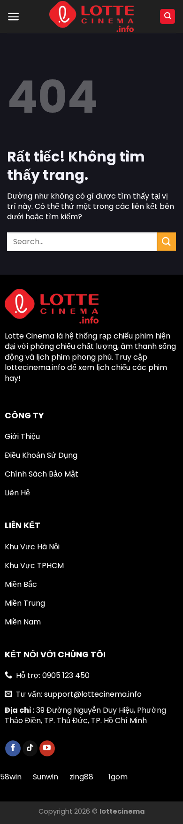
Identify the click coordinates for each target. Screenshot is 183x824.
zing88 (81, 776)
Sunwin (45, 776)
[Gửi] (166, 241)
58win (11, 776)
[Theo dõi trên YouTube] (47, 748)
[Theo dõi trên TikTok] (30, 748)
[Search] (167, 16)
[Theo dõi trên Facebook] (13, 748)
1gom (118, 776)
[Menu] (13, 16)
